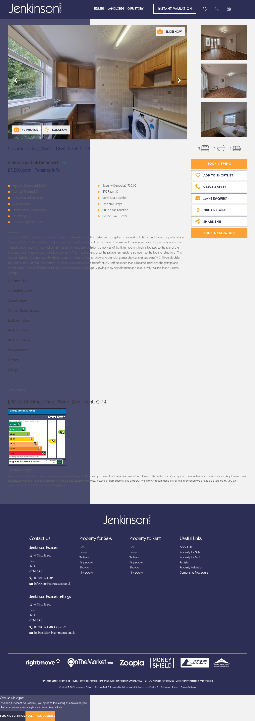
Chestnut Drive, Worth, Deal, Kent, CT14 (49, 148)
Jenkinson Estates (84, 687)
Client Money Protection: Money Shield (194, 680)
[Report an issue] (229, 9)
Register (184, 562)
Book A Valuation (219, 233)
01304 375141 (214, 187)
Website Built (101, 687)
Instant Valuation (175, 9)
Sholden (84, 567)
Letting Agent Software (133, 687)
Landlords (116, 8)
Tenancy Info (47, 170)
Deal (82, 547)
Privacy (175, 687)
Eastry (83, 552)
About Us (186, 547)
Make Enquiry (215, 198)
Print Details (214, 210)
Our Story (135, 8)
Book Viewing (219, 164)
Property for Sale (190, 552)
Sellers (99, 8)
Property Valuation (191, 567)
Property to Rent (190, 557)
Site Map (165, 687)
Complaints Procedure (194, 572)
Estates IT (153, 687)
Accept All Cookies (40, 716)
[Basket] (205, 9)
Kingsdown (86, 562)
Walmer (84, 557)
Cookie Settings (188, 687)
